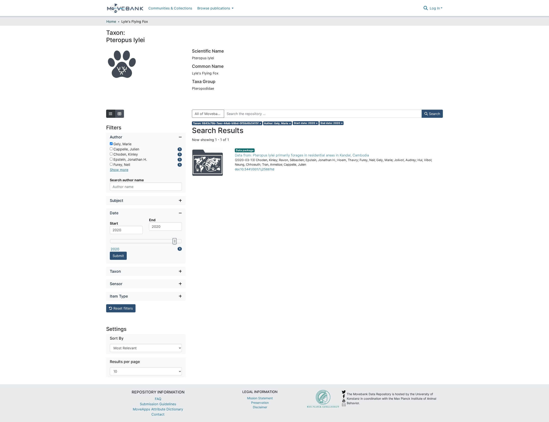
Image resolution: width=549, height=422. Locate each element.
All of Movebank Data (209, 114)
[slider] (174, 241)
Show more (119, 170)
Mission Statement (260, 398)
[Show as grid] (119, 114)
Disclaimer (260, 407)
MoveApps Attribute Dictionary (158, 409)
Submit (118, 256)
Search (434, 114)
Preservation (260, 402)
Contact (157, 414)
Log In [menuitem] (435, 8)
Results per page (125, 361)
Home (111, 21)
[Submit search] (425, 8)
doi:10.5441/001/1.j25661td (254, 169)
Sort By (117, 338)
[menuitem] (215, 8)
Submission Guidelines (158, 404)
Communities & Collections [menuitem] (170, 8)
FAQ (158, 399)
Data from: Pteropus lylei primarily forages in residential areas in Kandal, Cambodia (302, 155)
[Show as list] (110, 114)
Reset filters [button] (122, 308)
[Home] (125, 8)
